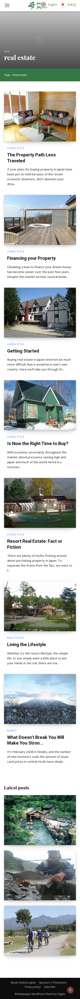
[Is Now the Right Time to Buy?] (40, 405)
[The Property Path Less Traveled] (40, 116)
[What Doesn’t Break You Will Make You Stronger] (40, 699)
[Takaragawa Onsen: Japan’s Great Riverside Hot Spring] (40, 820)
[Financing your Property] (40, 220)
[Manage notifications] (70, 990)
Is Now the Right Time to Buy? (37, 443)
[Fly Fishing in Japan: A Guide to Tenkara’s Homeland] (40, 875)
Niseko (12, 730)
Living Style (15, 148)
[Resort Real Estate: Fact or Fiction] (40, 503)
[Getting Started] (40, 313)
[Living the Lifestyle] (40, 606)
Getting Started (23, 351)
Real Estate (15, 638)
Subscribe (49, 987)
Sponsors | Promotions (52, 982)
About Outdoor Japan (23, 982)
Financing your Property (31, 258)
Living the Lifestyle (26, 644)
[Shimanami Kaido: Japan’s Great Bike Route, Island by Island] (40, 931)
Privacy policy (33, 987)
